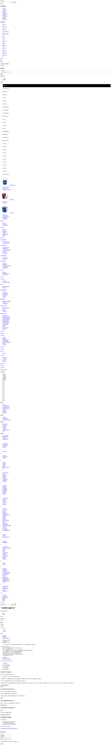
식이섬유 (4, 302)
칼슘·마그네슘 (6, 435)
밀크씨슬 (4, 281)
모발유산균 (5, 411)
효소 (4, 589)
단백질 (4, 455)
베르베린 (4, 487)
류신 (4, 468)
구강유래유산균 (6, 408)
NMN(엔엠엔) (5, 341)
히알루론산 (5, 232)
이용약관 (4, 657)
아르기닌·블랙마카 (6, 342)
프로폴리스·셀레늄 (6, 265)
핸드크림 (4, 361)
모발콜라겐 (5, 479)
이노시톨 (4, 527)
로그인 (7, 669)
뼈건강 (4, 97)
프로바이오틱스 (6, 187)
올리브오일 (5, 524)
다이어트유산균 (6, 247)
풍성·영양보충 (3, 239)
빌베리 (4, 493)
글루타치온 (5, 15)
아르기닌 (4, 508)
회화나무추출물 (6, 286)
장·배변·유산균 (6, 88)
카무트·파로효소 (6, 318)
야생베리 (4, 325)
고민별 (4, 78)
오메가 (4, 376)
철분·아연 (5, 437)
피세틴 (4, 581)
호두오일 (4, 587)
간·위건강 (5, 125)
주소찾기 (2, 735)
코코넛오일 (5, 555)
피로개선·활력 (6, 113)
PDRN (4, 235)
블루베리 (4, 492)
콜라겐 (4, 12)
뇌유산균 (4, 409)
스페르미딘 (5, 501)
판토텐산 (4, 571)
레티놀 (4, 343)
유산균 (4, 8)
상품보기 (6, 63)
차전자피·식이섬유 (6, 189)
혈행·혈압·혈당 (6, 131)
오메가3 (4, 11)
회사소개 (4, 635)
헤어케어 (4, 168)
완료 (1, 743)
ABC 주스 (5, 595)
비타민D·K (5, 224)
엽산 (4, 431)
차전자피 (4, 541)
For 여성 (4, 152)
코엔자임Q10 (5, 266)
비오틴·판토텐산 (6, 430)
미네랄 (4, 379)
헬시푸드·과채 (6, 140)
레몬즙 (4, 463)
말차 (4, 326)
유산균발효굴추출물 (7, 525)
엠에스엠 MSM (6, 216)
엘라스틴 (4, 230)
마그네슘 (4, 9)
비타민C (4, 263)
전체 (4, 374)
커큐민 (4, 549)
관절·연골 (5, 94)
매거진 (4, 614)
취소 (12, 2)
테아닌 (4, 564)
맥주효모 (4, 475)
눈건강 (4, 119)
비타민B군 (5, 258)
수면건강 (4, 143)
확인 (1, 710)
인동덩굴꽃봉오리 (6, 530)
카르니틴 (4, 252)
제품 (4, 613)
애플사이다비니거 (6, 514)
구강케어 (4, 171)
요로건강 (4, 146)
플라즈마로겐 (5, 579)
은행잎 (4, 296)
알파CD (4, 512)
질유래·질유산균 (6, 536)
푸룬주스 (4, 328)
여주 (4, 521)
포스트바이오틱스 (6, 572)
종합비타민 (5, 257)
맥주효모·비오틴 (6, 241)
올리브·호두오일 (6, 316)
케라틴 (4, 233)
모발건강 (4, 103)
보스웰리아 (5, 217)
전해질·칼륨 (5, 436)
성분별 (4, 79)
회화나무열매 (5, 588)
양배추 (4, 518)
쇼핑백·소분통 (6, 174)
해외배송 (4, 636)
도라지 (4, 458)
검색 (15, 2)
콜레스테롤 (5, 134)
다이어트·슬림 (6, 110)
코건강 (4, 122)
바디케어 (4, 165)
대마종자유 (5, 315)
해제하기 (2, 705)
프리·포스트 (5, 188)
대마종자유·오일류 (6, 419)
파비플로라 (5, 248)
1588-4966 (5, 641)
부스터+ (4, 413)
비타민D (4, 17)
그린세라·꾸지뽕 (6, 282)
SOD (4, 600)
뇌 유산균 (5, 311)
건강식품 (4, 149)
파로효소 (4, 568)
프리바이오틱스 (6, 578)
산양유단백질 (5, 498)
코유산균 (4, 410)
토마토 (4, 563)
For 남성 (4, 155)
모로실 (4, 477)
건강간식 (4, 344)
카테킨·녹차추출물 (6, 249)
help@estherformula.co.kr (17, 649)
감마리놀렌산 (5, 234)
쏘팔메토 (4, 504)
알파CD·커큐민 (6, 339)
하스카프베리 (5, 324)
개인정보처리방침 (6, 658)
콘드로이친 (5, 13)
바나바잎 (4, 295)
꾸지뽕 (4, 447)
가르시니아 (5, 253)
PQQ (4, 309)
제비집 (4, 535)
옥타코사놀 (5, 523)
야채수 (4, 516)
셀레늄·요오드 (6, 439)
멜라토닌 (4, 14)
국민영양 (4, 19)
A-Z (3, 400)
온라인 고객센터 (6, 638)
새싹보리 (4, 499)
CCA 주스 (5, 596)
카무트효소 (5, 546)
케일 (4, 551)
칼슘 (4, 222)
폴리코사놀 (5, 574)
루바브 (4, 287)
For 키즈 (4, 158)
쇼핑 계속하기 (3, 714)
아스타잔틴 (5, 274)
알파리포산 (5, 513)
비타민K (4, 428)
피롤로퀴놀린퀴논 (6, 580)
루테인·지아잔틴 (6, 273)
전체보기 (4, 85)
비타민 (4, 378)
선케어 (4, 359)
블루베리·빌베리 (6, 321)
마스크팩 (4, 357)
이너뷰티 (4, 100)
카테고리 (8, 665)
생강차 (4, 500)
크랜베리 (4, 558)
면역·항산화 (5, 116)
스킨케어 (4, 162)
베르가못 (4, 486)
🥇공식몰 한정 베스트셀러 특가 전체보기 (9, 728)
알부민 (4, 510)
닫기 (1, 3)
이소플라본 (5, 225)
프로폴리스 (5, 577)
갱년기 (4, 128)
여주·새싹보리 (6, 327)
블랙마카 (4, 491)
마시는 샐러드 (6, 472)
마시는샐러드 (5, 322)
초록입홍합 (5, 218)
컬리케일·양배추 (6, 319)
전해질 (4, 337)
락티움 (4, 462)
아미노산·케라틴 (6, 243)
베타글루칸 (5, 268)
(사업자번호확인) (19, 651)
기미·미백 (5, 358)
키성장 (4, 353)
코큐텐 (4, 18)
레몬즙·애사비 (6, 320)
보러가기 (8, 714)
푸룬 (4, 575)
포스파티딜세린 (6, 307)
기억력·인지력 (6, 137)
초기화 (3, 63)
